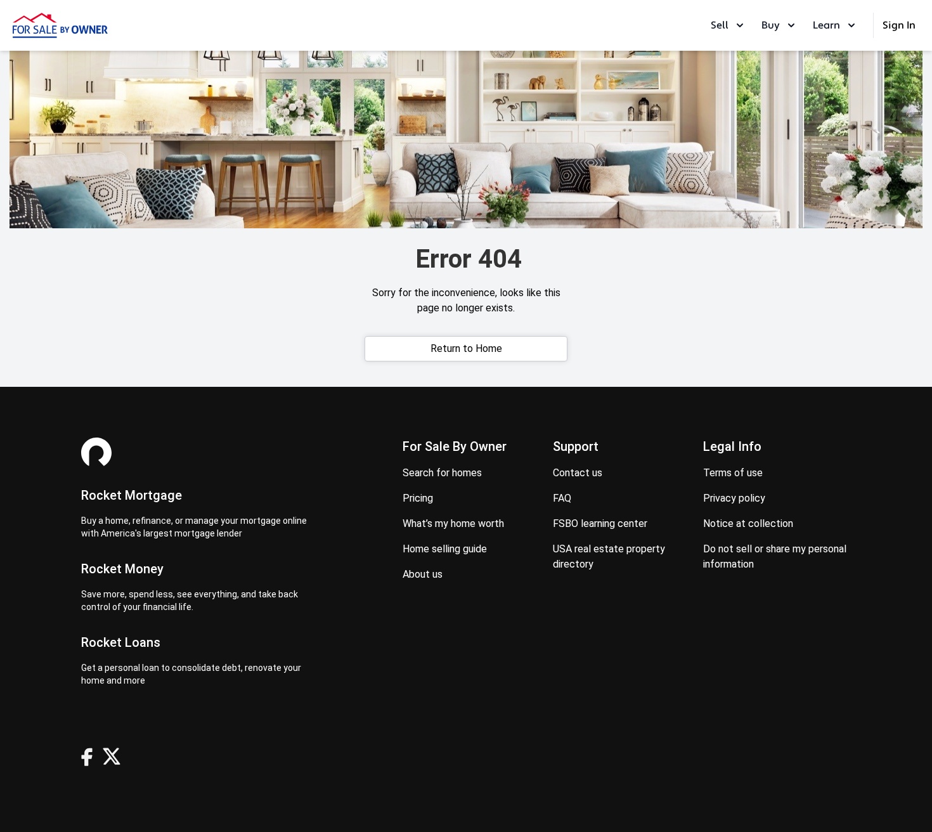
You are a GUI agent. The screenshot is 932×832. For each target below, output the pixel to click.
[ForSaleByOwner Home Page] (60, 25)
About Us (423, 574)
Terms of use (733, 473)
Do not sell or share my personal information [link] (774, 556)
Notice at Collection (748, 523)
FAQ (562, 498)
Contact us (577, 473)
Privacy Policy (734, 498)
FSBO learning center (600, 523)
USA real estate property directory (609, 556)
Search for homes (442, 473)
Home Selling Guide (445, 549)
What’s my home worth (453, 523)
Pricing (418, 498)
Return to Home (466, 348)
